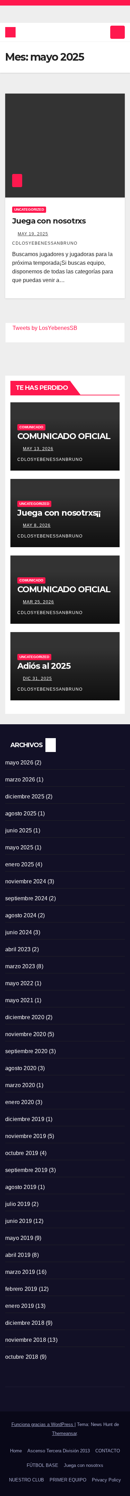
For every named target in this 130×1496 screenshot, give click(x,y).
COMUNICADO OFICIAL (63, 436)
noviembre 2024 (25, 881)
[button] (103, 32)
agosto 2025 (20, 813)
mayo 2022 (19, 983)
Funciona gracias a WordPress (43, 1424)
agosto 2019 (20, 1187)
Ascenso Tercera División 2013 (58, 1450)
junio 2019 (18, 1221)
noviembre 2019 (25, 1136)
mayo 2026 (19, 763)
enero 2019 (19, 1306)
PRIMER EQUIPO (68, 1479)
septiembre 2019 (26, 1170)
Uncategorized (29, 209)
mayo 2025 (19, 847)
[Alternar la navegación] (117, 32)
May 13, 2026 (38, 448)
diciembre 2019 (24, 1119)
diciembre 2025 (24, 796)
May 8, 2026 (37, 525)
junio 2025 (18, 830)
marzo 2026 (20, 779)
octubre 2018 (21, 1357)
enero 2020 (19, 1102)
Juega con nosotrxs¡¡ (59, 513)
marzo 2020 (20, 1085)
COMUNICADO (31, 427)
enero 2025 (19, 864)
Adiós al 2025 (43, 666)
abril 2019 (18, 1255)
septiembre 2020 (26, 1051)
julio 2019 (17, 1204)
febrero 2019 (21, 1289)
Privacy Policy (106, 1479)
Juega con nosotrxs (49, 221)
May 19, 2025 (33, 233)
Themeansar (64, 1433)
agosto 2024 (20, 915)
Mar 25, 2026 (38, 602)
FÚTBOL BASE (42, 1465)
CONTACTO (107, 1450)
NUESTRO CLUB (26, 1479)
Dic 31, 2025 (37, 678)
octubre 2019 (21, 1153)
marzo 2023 (20, 966)
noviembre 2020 (25, 1034)
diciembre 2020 (24, 1017)
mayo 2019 (19, 1238)
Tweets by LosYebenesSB (44, 328)
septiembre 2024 (26, 898)
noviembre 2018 (25, 1340)
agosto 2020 (20, 1068)
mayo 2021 (19, 1000)
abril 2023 (18, 949)
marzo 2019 (20, 1272)
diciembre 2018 (24, 1323)
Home (16, 1450)
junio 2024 (18, 932)
